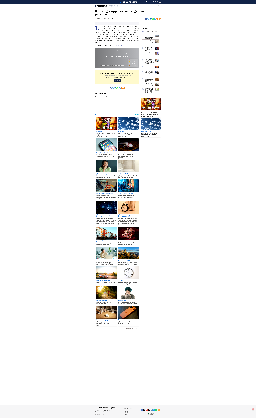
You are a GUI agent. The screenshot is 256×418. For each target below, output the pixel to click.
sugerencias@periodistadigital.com (102, 415)
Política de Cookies (127, 409)
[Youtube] (150, 2)
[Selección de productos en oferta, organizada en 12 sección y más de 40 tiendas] (117, 51)
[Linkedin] (151, 19)
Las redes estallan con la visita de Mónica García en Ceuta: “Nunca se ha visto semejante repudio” (149, 73)
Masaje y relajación (114, 65)
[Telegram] (155, 2)
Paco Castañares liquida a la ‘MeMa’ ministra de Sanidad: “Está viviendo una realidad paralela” (149, 67)
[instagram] (152, 410)
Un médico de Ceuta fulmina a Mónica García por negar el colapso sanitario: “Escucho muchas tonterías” (149, 90)
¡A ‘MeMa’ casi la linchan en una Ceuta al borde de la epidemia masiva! (149, 84)
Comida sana (106, 65)
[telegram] (154, 410)
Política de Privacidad (128, 408)
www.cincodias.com (117, 45)
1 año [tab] (156, 31)
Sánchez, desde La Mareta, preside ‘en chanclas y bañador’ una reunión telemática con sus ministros (149, 61)
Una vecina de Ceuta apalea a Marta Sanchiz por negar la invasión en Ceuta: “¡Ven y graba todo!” (149, 55)
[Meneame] (157, 19)
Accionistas (126, 414)
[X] (144, 410)
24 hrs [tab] (143, 31)
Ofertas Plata (132, 63)
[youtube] (147, 410)
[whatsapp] (157, 2)
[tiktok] (149, 410)
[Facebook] (146, 2)
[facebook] (142, 410)
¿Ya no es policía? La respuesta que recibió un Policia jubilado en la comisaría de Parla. (149, 36)
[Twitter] (148, 19)
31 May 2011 (107, 18)
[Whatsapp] (153, 19)
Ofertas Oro (132, 61)
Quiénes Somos (127, 412)
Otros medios (113, 6)
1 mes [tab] (152, 31)
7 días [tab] (147, 31)
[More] (160, 19)
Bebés (101, 65)
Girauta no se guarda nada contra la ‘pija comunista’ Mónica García (149, 49)
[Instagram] (153, 2)
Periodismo (102, 6)
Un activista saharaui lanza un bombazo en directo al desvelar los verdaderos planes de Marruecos (149, 42)
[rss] (159, 410)
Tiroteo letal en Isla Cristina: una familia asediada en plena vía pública (149, 80)
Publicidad (126, 411)
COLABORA (117, 80)
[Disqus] (117, 349)
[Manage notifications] (253, 409)
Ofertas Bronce (133, 65)
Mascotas (121, 65)
